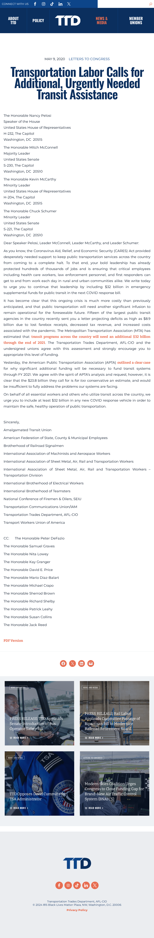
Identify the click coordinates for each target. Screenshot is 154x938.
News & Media (102, 20)
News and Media (18, 687)
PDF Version (13, 641)
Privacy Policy (77, 910)
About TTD (13, 20)
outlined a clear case (133, 363)
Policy (38, 20)
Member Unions (136, 20)
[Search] (151, 4)
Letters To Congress (89, 59)
